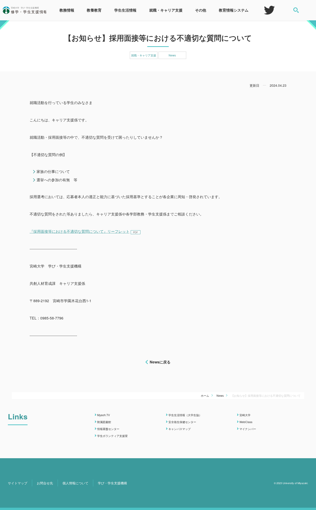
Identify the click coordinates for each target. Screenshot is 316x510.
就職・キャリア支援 (166, 10)
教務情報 (66, 10)
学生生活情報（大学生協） (185, 415)
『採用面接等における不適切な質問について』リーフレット (80, 231)
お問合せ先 (45, 483)
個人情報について (75, 483)
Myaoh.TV (103, 415)
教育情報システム (233, 10)
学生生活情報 (125, 10)
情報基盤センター (108, 429)
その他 (200, 10)
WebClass (245, 422)
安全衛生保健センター (182, 422)
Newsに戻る (160, 362)
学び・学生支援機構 (112, 483)
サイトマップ (17, 483)
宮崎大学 (245, 415)
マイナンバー (247, 429)
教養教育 (94, 10)
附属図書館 (104, 422)
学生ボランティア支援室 (112, 436)
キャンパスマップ (179, 429)
